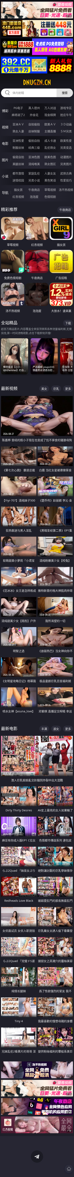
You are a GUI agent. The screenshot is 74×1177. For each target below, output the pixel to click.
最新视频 (9, 388)
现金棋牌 (50, 115)
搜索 (65, 93)
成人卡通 (50, 141)
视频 (5, 127)
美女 (44, 389)
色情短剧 (50, 197)
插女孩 (18, 190)
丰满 (44, 729)
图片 (5, 160)
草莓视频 (50, 190)
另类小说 (34, 180)
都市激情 (18, 173)
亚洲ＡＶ (18, 124)
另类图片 (66, 164)
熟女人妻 (18, 131)
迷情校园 (18, 180)
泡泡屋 (34, 197)
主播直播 (50, 131)
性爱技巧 (66, 180)
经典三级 (34, 148)
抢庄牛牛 (66, 115)
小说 (5, 176)
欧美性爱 (66, 141)
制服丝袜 (18, 148)
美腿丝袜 (18, 164)
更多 (68, 389)
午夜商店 (34, 190)
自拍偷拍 (34, 124)
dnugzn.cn (37, 82)
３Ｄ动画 (66, 124)
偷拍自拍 (34, 141)
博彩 (5, 111)
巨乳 (56, 389)
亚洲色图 (34, 157)
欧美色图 (50, 157)
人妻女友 (50, 173)
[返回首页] (69, 1169)
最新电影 (9, 728)
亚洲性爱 (18, 141)
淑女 (56, 729)
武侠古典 (66, 173)
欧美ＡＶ (50, 124)
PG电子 (18, 108)
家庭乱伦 (34, 173)
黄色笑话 (50, 180)
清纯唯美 (34, 164)
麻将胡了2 (18, 115)
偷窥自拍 (18, 157)
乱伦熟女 (50, 148)
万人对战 (50, 108)
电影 (5, 143)
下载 (68, 323)
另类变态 (66, 148)
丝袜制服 (34, 131)
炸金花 (34, 115)
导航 (5, 192)
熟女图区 (50, 164)
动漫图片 (66, 157)
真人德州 (34, 108)
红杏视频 (18, 197)
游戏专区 (66, 108)
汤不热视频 (66, 190)
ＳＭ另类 (66, 131)
